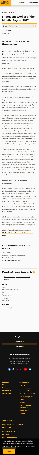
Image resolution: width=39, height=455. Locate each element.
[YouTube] (25, 369)
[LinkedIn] (30, 369)
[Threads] (13, 369)
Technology (5, 33)
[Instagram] (17, 369)
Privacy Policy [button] (29, 446)
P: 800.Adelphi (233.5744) (19, 363)
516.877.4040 (8, 295)
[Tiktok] (21, 369)
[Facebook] (9, 369)
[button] (21, 2)
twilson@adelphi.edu (12, 260)
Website (6, 300)
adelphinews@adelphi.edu (11, 289)
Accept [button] (9, 451)
